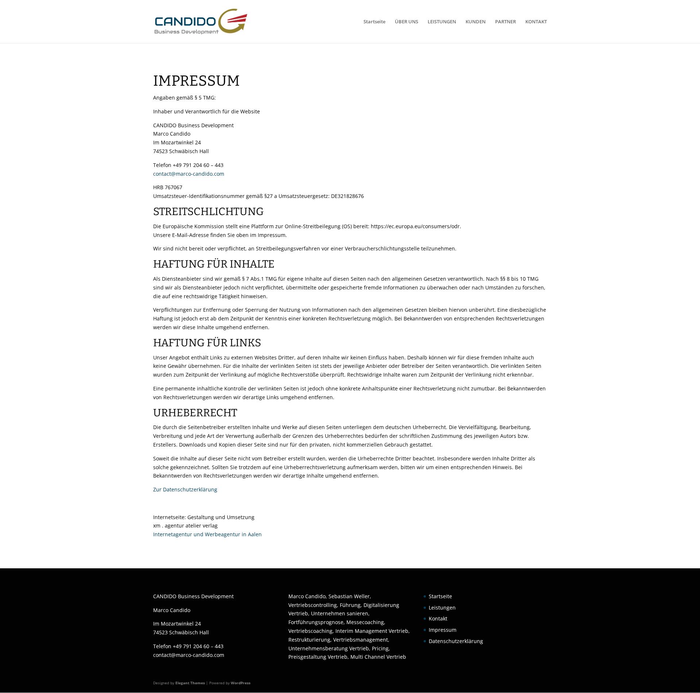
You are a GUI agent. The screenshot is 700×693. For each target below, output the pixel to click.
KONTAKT (536, 22)
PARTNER (505, 22)
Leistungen (442, 607)
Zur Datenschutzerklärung (185, 489)
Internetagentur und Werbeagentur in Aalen (207, 534)
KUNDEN (476, 22)
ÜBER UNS (406, 22)
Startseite (374, 22)
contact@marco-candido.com (188, 173)
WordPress (240, 682)
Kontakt (438, 618)
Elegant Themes (190, 682)
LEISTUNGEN (442, 22)
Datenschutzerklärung (456, 641)
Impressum (442, 629)
